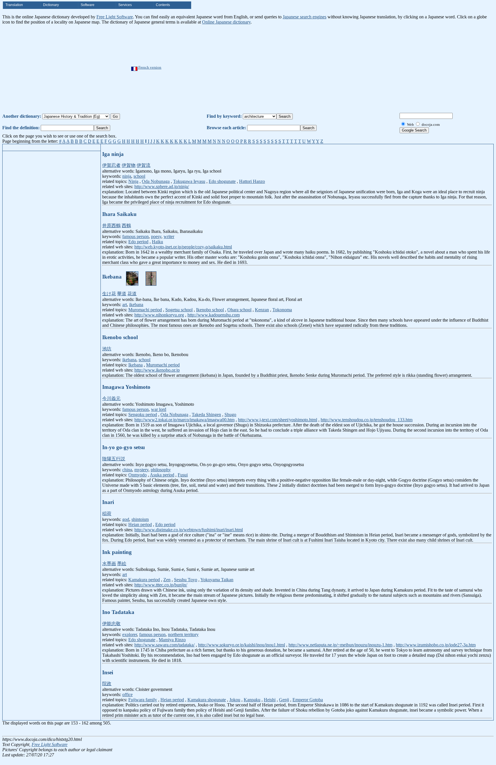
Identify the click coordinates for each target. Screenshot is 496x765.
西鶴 (126, 225)
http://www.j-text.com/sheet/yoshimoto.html (277, 419)
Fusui (183, 474)
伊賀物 (128, 165)
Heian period (140, 524)
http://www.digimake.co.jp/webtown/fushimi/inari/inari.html (188, 529)
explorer (129, 634)
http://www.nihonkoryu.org (159, 314)
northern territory (183, 634)
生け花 (109, 293)
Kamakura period (144, 579)
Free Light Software (114, 16)
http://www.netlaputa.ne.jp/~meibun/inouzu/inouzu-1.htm (340, 644)
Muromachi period (145, 309)
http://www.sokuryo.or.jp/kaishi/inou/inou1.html (241, 644)
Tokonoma (282, 309)
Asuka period (162, 474)
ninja (126, 176)
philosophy (161, 469)
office (127, 694)
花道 (132, 293)
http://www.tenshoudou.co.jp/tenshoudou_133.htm (366, 419)
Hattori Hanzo (252, 181)
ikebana (136, 304)
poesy (156, 236)
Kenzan (262, 309)
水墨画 (109, 563)
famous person (135, 236)
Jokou (234, 699)
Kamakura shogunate (206, 699)
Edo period (138, 241)
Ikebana (135, 364)
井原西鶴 (111, 225)
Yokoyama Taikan (216, 579)
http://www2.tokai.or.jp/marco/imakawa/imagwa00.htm (184, 419)
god (125, 519)
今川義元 (111, 398)
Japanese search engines (304, 16)
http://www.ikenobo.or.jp (157, 370)
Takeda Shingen (206, 414)
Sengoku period (142, 414)
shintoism (140, 519)
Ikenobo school (210, 309)
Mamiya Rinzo (172, 639)
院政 (106, 683)
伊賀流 (143, 165)
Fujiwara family (142, 699)
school (139, 176)
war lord (158, 409)
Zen (166, 579)
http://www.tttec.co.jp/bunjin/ (160, 584)
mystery (141, 469)
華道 (121, 293)
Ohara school (239, 309)
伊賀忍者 (111, 165)
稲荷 (106, 513)
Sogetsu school (179, 309)
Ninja (133, 181)
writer (169, 236)
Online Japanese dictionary (226, 22)
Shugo (230, 414)
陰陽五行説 (113, 458)
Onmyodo (137, 474)
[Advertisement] (266, 68)
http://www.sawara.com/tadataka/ (164, 644)
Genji (284, 699)
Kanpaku (252, 699)
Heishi (270, 699)
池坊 (106, 348)
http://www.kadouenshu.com (213, 314)
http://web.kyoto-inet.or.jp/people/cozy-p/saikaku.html (183, 246)
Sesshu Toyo (185, 579)
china (127, 469)
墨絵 (121, 563)
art (124, 304)
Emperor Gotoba (307, 699)
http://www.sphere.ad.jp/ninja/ (161, 186)
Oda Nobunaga (156, 181)
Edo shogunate (222, 181)
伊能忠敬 (111, 623)
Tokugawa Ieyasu (189, 181)
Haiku (157, 241)
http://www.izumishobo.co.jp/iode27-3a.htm (436, 644)
